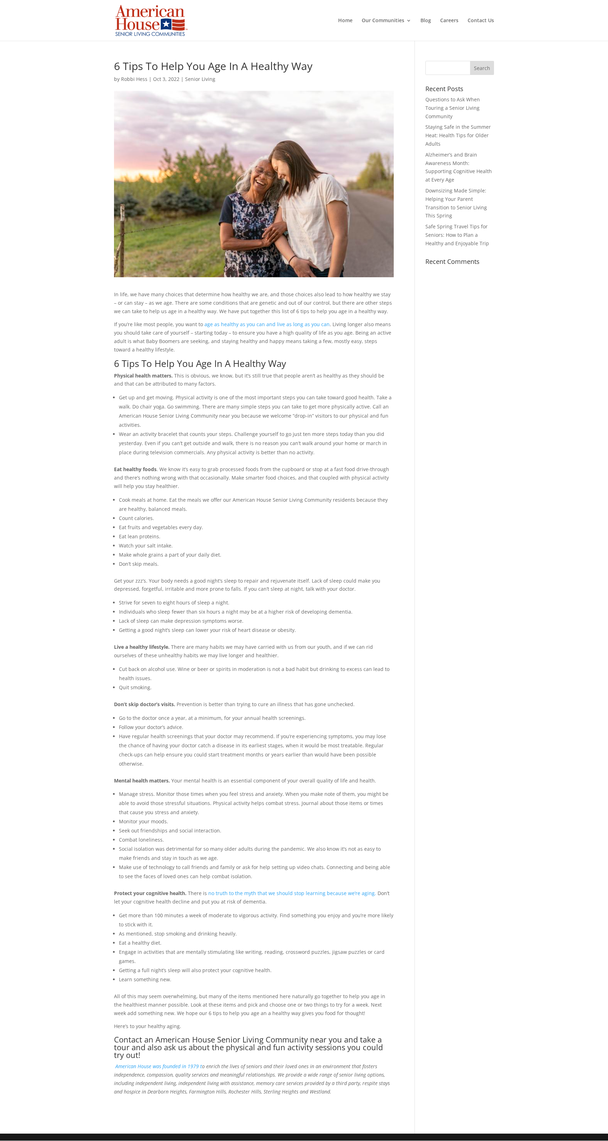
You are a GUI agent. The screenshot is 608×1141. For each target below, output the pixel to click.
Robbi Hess (134, 79)
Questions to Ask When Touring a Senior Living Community (452, 108)
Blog (425, 21)
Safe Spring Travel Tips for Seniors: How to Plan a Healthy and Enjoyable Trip (457, 235)
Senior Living (200, 79)
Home (345, 21)
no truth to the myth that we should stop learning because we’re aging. (293, 893)
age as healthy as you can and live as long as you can (267, 324)
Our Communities (383, 21)
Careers (449, 21)
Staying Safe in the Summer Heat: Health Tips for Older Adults (458, 135)
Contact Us (481, 21)
